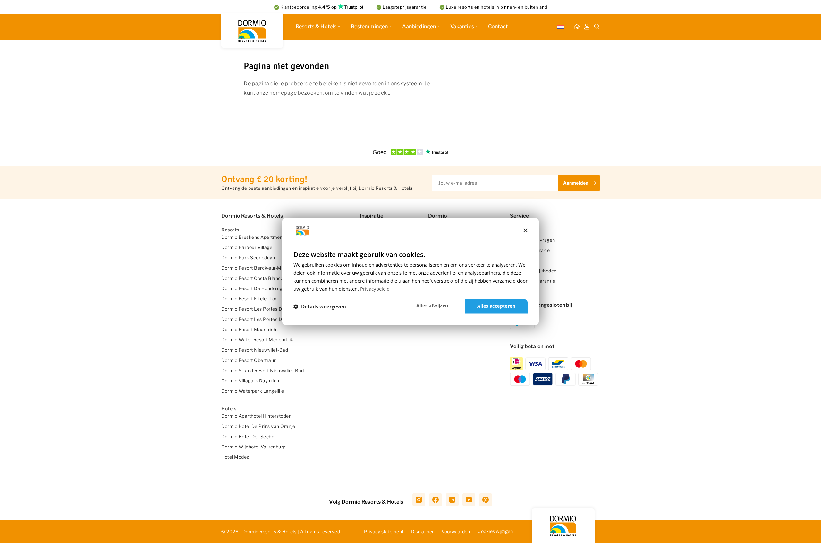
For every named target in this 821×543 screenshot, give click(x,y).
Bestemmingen (369, 26)
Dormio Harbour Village (246, 247)
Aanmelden (575, 183)
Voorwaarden (456, 531)
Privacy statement (383, 531)
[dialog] (410, 271)
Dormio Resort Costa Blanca (252, 278)
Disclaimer (422, 531)
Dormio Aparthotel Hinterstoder (256, 416)
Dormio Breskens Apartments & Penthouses (270, 237)
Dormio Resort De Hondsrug (252, 288)
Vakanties (462, 26)
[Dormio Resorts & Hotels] (252, 30)
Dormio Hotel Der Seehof (248, 436)
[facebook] (435, 499)
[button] (319, 306)
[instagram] (418, 499)
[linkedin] (452, 499)
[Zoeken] (597, 27)
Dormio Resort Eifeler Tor (249, 298)
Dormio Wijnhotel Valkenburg (253, 446)
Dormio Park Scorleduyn (248, 257)
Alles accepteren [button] (496, 306)
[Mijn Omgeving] (586, 27)
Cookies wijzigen (495, 531)
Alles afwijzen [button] (432, 306)
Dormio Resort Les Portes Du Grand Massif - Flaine (276, 309)
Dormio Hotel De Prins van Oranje (258, 426)
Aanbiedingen (419, 26)
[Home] (576, 27)
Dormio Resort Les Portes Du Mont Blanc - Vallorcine (279, 319)
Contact (498, 26)
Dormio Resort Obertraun (249, 360)
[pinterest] (485, 499)
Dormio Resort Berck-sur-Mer (253, 268)
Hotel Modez (235, 457)
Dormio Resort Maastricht (249, 329)
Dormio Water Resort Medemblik (257, 339)
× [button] (525, 230)
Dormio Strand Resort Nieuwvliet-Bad (262, 370)
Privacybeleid (375, 289)
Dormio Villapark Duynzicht (251, 380)
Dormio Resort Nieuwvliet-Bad (254, 350)
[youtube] (468, 499)
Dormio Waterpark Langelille (252, 391)
